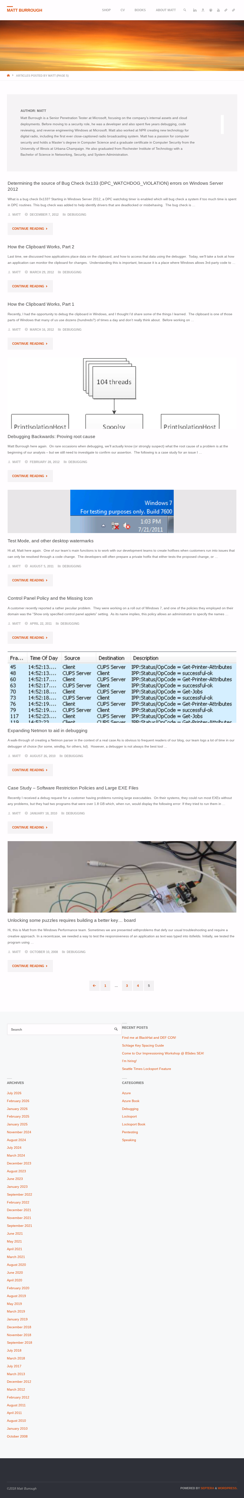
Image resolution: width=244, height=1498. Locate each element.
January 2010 (17, 1428)
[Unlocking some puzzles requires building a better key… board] (122, 908)
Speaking (129, 1140)
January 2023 (17, 1186)
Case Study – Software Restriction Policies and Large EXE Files (73, 787)
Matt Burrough (24, 10)
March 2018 (16, 1358)
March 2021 (16, 1257)
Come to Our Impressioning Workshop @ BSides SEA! (163, 1053)
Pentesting (130, 1132)
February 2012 (18, 1397)
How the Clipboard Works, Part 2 (41, 246)
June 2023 (15, 1179)
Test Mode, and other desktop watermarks (51, 540)
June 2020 (15, 1272)
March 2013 (16, 1374)
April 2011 (14, 1413)
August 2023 (16, 1171)
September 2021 (19, 1226)
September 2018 (19, 1342)
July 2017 (14, 1366)
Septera (207, 1488)
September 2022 (19, 1194)
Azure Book (130, 1101)
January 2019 (17, 1319)
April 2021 (14, 1249)
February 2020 (18, 1288)
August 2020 (16, 1265)
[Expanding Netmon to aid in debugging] (122, 700)
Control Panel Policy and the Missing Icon (50, 598)
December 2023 (19, 1163)
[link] (185, 10)
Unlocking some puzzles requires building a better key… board (72, 920)
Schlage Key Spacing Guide (143, 1045)
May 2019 (14, 1304)
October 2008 (17, 1436)
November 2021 (19, 1218)
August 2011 (16, 1405)
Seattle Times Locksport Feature (146, 1069)
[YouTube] (218, 10)
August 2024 (16, 1140)
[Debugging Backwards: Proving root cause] (122, 414)
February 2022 (18, 1202)
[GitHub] (211, 10)
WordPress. (227, 1488)
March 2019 (16, 1311)
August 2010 (16, 1421)
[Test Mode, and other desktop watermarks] (122, 511)
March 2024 (16, 1155)
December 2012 (19, 1381)
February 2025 (18, 1116)
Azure (126, 1093)
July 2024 (14, 1147)
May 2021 (14, 1241)
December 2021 (19, 1210)
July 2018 (14, 1350)
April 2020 (14, 1280)
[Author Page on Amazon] (203, 10)
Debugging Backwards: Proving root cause (51, 436)
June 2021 (15, 1233)
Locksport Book (133, 1124)
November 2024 (19, 1132)
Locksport (129, 1116)
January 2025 (17, 1124)
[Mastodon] (233, 10)
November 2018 (19, 1335)
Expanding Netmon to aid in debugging (47, 730)
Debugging (76, 214)
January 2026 (17, 1109)
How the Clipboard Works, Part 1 (41, 304)
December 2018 (19, 1327)
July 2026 (14, 1093)
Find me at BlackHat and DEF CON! (149, 1037)
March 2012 (16, 1389)
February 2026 (18, 1101)
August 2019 (16, 1296)
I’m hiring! (129, 1061)
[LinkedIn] (195, 10)
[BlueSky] (226, 10)
